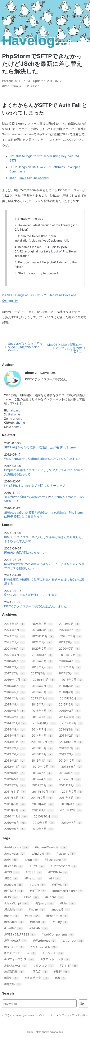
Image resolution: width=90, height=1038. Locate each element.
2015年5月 (15, 710)
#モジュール (16, 965)
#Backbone (56, 859)
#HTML (61, 884)
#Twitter (14, 928)
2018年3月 (15, 667)
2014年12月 (70, 717)
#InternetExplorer (68, 890)
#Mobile (14, 909)
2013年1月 (42, 760)
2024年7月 (70, 623)
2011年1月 (43, 810)
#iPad (32, 897)
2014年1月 (15, 742)
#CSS (12, 872)
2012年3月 (70, 779)
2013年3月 (70, 754)
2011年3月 (72, 804)
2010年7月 (72, 822)
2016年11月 (44, 679)
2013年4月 (43, 754)
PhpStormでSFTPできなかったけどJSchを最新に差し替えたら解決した (42, 64)
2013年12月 (43, 742)
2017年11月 (70, 667)
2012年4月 (42, 779)
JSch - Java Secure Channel (29, 178)
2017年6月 (42, 673)
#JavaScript (17, 903)
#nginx (37, 909)
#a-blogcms (17, 847)
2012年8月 (15, 773)
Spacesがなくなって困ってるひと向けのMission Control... (25, 347)
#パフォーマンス (20, 959)
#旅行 (62, 971)
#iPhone (55, 897)
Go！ (83, 1003)
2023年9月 (71, 636)
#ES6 (11, 878)
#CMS (38, 866)
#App (32, 859)
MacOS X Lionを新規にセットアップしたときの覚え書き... (64, 348)
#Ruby (61, 922)
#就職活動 (15, 971)
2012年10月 (44, 766)
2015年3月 (70, 710)
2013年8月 (43, 748)
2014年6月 (70, 729)
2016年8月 (15, 686)
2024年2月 (70, 630)
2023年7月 (15, 642)
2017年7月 (15, 673)
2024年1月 (15, 636)
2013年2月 (15, 760)
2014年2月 (70, 735)
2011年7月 (42, 797)
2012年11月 (15, 766)
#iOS (11, 897)
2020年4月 (15, 655)
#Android (41, 853)
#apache (67, 853)
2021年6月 (15, 648)
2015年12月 (43, 698)
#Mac (68, 903)
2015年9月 (15, 704)
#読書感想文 (37, 978)
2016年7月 (43, 686)
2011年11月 (15, 791)
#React (39, 922)
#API (11, 859)
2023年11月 (43, 636)
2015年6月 (70, 704)
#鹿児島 (13, 984)
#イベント (53, 953)
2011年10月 (44, 791)
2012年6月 (70, 773)
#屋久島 (40, 971)
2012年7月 (42, 773)
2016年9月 (73, 679)
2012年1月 (43, 785)
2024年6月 (15, 630)
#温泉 (12, 978)
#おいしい (73, 940)
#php (33, 915)
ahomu (17, 418)
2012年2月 (15, 785)
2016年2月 (70, 692)
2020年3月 (43, 655)
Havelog (36, 40)
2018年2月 (42, 667)
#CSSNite (58, 872)
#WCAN (39, 928)
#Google (14, 884)
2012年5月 (15, 779)
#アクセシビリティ (20, 953)
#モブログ (44, 965)
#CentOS (14, 866)
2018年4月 (70, 661)
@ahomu (14, 414)
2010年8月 (44, 822)
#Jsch (35, 86)
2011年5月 (15, 804)
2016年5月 (15, 692)
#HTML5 (14, 890)
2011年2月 (15, 810)
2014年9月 (73, 723)
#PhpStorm (10, 86)
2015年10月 (72, 698)
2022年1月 (42, 642)
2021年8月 (69, 642)
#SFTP (24, 86)
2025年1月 (15, 623)
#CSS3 (34, 872)
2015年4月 (43, 710)
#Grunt (38, 884)
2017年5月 (69, 673)
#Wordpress (45, 940)
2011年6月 (70, 797)
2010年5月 (43, 828)
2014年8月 (15, 729)
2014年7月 (43, 729)
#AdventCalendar (51, 847)
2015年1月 (42, 717)
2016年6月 (70, 686)
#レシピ (69, 965)
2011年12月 (70, 785)
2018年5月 (43, 661)
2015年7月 (42, 704)
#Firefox (33, 878)
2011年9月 (73, 791)
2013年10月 (72, 742)
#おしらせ (15, 947)
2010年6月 (15, 828)
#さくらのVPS (45, 947)
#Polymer (14, 922)
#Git (55, 878)
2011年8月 (15, 797)
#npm (12, 915)
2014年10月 (45, 723)
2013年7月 (70, 748)
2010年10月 (46, 816)
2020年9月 (42, 648)
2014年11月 (16, 723)
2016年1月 (15, 698)
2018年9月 (15, 661)
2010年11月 (16, 816)
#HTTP (38, 890)
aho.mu (15, 410)
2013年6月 (15, 754)
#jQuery (45, 903)
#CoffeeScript (64, 866)
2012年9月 (72, 766)
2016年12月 (16, 679)
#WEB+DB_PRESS (20, 934)
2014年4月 (43, 735)
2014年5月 (15, 735)
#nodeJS (61, 909)
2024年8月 (42, 623)
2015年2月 (15, 717)
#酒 (61, 978)
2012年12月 (71, 760)
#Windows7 (16, 940)
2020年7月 (70, 648)
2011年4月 (43, 804)
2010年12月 (71, 810)
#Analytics (15, 853)
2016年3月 (43, 692)
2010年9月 (16, 822)
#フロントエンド (56, 959)
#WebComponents (58, 934)
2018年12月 (71, 655)
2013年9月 (15, 748)
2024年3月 (43, 630)
